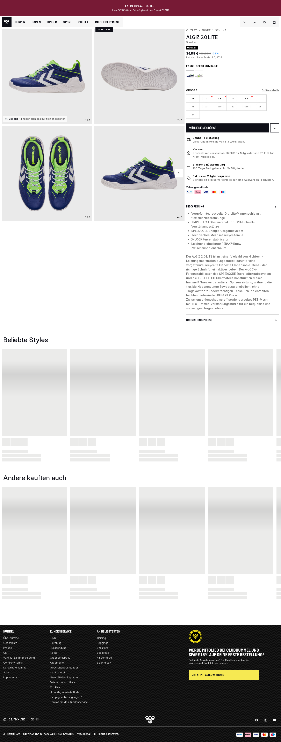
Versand (198, 149)
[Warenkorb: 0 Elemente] (274, 22)
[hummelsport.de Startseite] (7, 22)
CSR (5, 652)
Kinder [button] (52, 22)
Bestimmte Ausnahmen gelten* (204, 660)
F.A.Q (53, 638)
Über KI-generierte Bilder (65, 692)
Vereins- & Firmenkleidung (19, 657)
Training (101, 638)
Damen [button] (36, 22)
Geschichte (10, 642)
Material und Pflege (199, 320)
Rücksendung (58, 647)
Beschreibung (195, 206)
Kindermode (104, 657)
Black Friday (104, 662)
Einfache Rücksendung (209, 164)
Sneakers (102, 647)
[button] (245, 22)
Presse (7, 647)
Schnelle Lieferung (206, 137)
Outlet (191, 30)
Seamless (103, 652)
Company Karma (13, 662)
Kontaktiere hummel (15, 667)
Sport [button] (67, 22)
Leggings (102, 642)
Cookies (55, 687)
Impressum (10, 677)
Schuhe (220, 30)
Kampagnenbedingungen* (66, 697)
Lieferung (56, 642)
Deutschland (17, 719)
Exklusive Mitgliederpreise (211, 176)
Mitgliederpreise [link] (107, 22)
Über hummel (11, 638)
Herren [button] (20, 22)
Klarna (53, 652)
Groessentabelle (60, 657)
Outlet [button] (83, 22)
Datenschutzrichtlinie (62, 682)
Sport (206, 30)
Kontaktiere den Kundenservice (69, 702)
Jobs (6, 672)
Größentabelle (270, 90)
